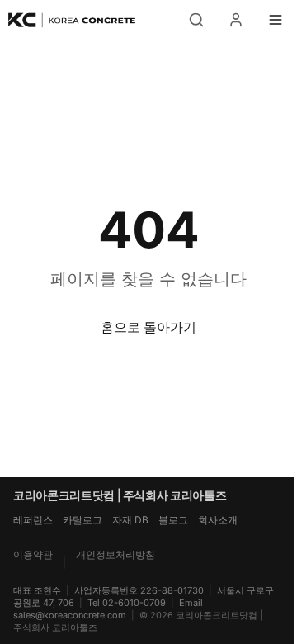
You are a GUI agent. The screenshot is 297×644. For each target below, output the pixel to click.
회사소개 (218, 520)
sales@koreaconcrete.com (69, 615)
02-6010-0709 (134, 602)
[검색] (196, 20)
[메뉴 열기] (275, 20)
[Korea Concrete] (73, 20)
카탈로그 (82, 520)
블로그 (173, 520)
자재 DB (130, 520)
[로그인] (236, 20)
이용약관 (33, 554)
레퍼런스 (33, 520)
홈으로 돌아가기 (148, 327)
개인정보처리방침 (115, 554)
